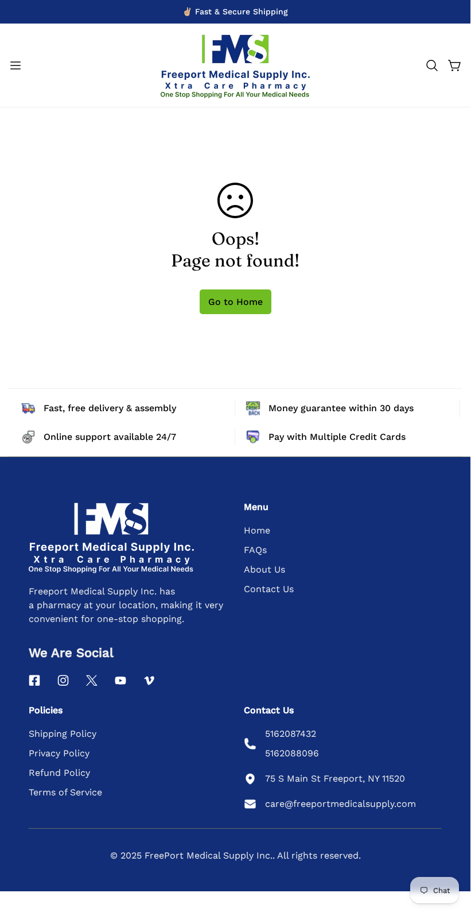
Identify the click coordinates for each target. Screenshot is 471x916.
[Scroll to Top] (448, 852)
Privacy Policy (59, 753)
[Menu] (15, 65)
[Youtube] (120, 680)
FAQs (255, 549)
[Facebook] (34, 680)
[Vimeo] (149, 680)
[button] (432, 65)
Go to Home (235, 301)
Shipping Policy (62, 733)
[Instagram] (63, 680)
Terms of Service (65, 792)
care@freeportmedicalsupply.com (340, 803)
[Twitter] (92, 680)
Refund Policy (59, 772)
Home (257, 530)
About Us (264, 569)
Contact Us (269, 588)
